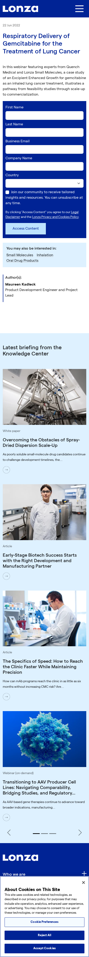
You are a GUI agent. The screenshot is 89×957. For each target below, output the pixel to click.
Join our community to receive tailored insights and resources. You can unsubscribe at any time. (44, 197)
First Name (14, 107)
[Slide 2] (44, 833)
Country (12, 175)
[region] (44, 916)
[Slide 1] (36, 833)
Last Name (14, 124)
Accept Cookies (44, 948)
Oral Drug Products (22, 260)
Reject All (44, 935)
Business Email (17, 141)
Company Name (18, 158)
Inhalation (45, 255)
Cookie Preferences (44, 922)
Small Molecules (19, 255)
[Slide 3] (52, 833)
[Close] (84, 882)
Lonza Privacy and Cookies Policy (55, 217)
